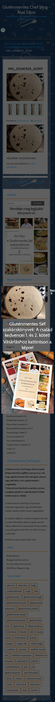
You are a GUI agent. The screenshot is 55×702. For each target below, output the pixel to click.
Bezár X (51, 290)
